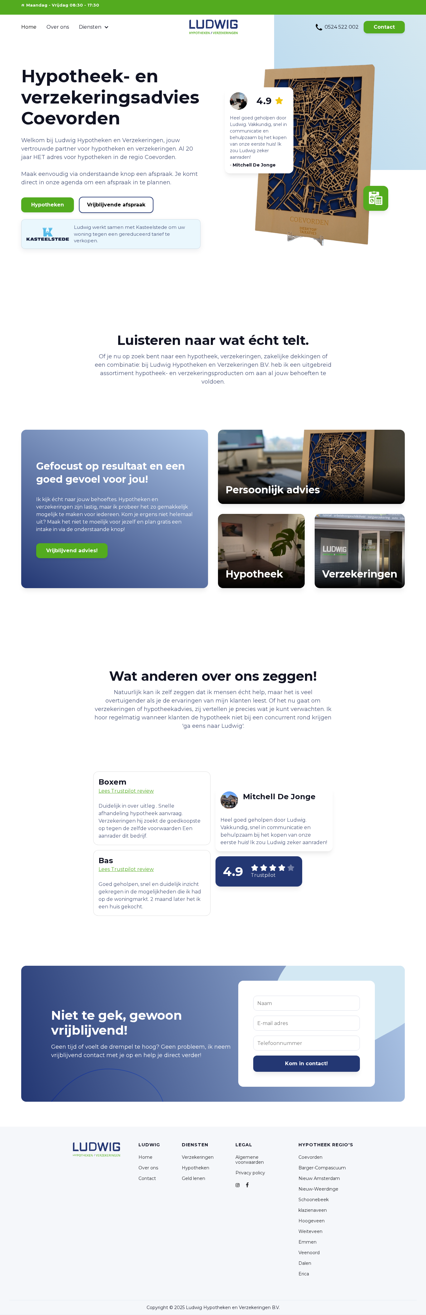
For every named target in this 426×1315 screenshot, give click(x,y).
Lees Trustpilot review (126, 869)
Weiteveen (310, 1231)
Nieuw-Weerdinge (318, 1189)
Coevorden (310, 1157)
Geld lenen (193, 1178)
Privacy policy (250, 1172)
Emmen (307, 1242)
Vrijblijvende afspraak (116, 205)
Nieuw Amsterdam (319, 1178)
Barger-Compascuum (322, 1167)
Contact (384, 27)
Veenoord (309, 1252)
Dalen (304, 1263)
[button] (94, 27)
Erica (303, 1273)
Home (28, 27)
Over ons (57, 27)
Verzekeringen (198, 1157)
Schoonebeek (313, 1199)
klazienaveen (312, 1210)
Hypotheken (47, 205)
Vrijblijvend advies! (72, 551)
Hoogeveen (311, 1220)
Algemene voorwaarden (249, 1160)
